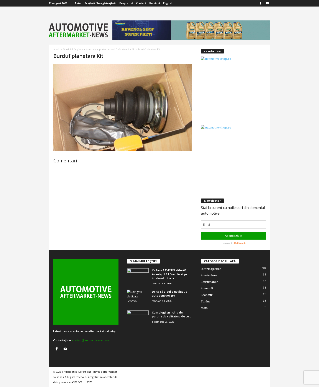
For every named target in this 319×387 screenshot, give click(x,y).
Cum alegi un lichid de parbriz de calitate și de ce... (171, 314)
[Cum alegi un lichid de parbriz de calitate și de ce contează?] (138, 318)
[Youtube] (267, 3)
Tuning (205, 301)
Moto (204, 308)
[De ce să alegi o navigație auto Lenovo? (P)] (138, 298)
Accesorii (207, 288)
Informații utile (211, 268)
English (168, 3)
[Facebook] (260, 3)
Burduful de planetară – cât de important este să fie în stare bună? (98, 49)
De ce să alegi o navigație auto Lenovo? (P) (169, 293)
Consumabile (209, 282)
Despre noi (126, 3)
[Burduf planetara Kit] (122, 107)
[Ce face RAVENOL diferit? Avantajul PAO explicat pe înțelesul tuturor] (138, 276)
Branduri (207, 295)
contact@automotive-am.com (91, 340)
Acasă (56, 49)
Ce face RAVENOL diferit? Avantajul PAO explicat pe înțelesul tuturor (169, 274)
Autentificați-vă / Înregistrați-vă (95, 3)
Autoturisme (209, 275)
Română (154, 3)
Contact (141, 3)
